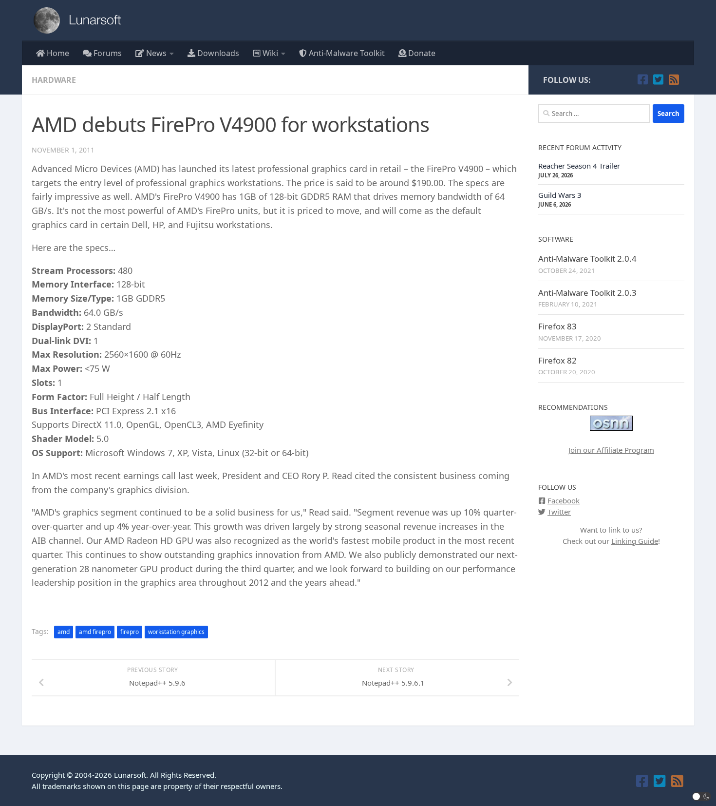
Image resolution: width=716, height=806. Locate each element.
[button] (702, 796)
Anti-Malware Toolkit (346, 53)
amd (63, 632)
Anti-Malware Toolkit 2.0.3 (587, 292)
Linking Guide (634, 541)
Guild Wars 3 (560, 195)
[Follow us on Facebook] (642, 79)
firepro (129, 632)
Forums (107, 53)
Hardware (54, 80)
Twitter (559, 512)
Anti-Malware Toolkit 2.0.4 (587, 258)
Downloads (217, 53)
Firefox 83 (557, 326)
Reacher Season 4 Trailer (579, 166)
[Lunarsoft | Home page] (80, 20)
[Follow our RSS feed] (673, 79)
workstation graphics (176, 632)
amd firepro (95, 632)
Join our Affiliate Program (611, 450)
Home (57, 53)
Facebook (563, 500)
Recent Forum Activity (580, 147)
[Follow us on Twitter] (658, 79)
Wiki (269, 53)
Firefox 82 (557, 360)
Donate (420, 53)
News (155, 53)
